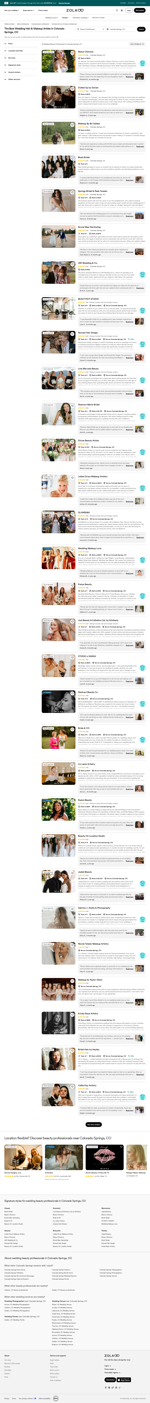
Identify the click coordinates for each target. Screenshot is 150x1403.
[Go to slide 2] (57, 71)
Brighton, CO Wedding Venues (62, 1344)
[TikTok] (120, 1388)
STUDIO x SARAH (107, 1221)
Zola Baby (123, 3)
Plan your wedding (10, 10)
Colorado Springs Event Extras (14, 1270)
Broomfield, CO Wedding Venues (63, 1332)
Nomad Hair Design (11, 1243)
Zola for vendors (141, 3)
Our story (7, 1360)
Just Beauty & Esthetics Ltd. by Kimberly (67, 1211)
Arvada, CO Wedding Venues (62, 1307)
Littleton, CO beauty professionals (16, 1290)
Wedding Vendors (9, 24)
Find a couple (43, 10)
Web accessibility (44, 1398)
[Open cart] (121, 10)
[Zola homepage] (75, 10)
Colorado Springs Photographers (111, 1273)
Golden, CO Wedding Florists (14, 1320)
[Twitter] (113, 1388)
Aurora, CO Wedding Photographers (16, 1304)
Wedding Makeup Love (109, 1224)
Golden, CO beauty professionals (63, 1290)
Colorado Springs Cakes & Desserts (16, 1279)
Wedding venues (51, 18)
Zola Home (131, 3)
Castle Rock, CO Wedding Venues (63, 1314)
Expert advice (28, 10)
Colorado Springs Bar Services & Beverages (19, 1276)
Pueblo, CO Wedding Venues (62, 1320)
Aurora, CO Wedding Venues (62, 1335)
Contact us (53, 1377)
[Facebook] (106, 1388)
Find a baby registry (111, 1372)
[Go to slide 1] (55, 71)
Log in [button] (129, 10)
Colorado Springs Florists (60, 1279)
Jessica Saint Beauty (60, 1224)
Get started (110, 1380)
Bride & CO (8, 1221)
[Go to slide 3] (59, 71)
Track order (54, 1367)
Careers (7, 1373)
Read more (129, 77)
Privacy (6, 1398)
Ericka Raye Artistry (108, 1246)
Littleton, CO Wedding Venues (62, 1338)
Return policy (54, 1373)
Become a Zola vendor (12, 1363)
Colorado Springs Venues (108, 1276)
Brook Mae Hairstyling (12, 1218)
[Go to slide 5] (62, 71)
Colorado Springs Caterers (61, 1270)
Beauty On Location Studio (13, 1224)
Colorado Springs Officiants (13, 1273)
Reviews (7, 1367)
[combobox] (121, 29)
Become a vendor (98, 17)
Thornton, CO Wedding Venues (63, 1326)
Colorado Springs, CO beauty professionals (64, 24)
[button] (103, 29)
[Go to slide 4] (60, 71)
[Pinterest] (109, 1388)
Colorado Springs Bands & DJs (62, 1273)
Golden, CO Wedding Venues (62, 1341)
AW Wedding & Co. (11, 1240)
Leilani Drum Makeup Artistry (14, 1234)
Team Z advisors (55, 1380)
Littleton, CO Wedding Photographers (17, 1307)
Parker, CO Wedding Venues (61, 1304)
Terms (54, 3)
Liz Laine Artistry (59, 1221)
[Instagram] (116, 1388)
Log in (107, 1366)
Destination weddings (80, 18)
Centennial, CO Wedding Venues (63, 1317)
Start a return (54, 1370)
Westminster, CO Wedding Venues (64, 1323)
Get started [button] (140, 10)
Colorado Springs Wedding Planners (64, 1276)
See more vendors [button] (93, 1124)
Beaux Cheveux (9, 1215)
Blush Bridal (8, 1211)
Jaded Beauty (106, 1211)
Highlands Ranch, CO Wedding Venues (65, 1329)
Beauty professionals (23, 24)
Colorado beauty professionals (40, 24)
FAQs (52, 1363)
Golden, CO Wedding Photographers (17, 1311)
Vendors (65, 18)
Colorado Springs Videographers (111, 1270)
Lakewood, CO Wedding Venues (63, 1311)
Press (6, 1377)
